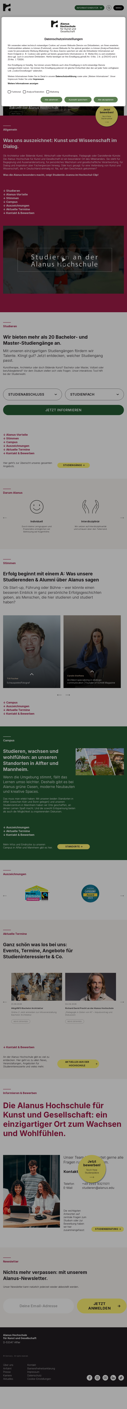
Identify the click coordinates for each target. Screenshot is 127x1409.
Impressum (38, 79)
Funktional (16, 92)
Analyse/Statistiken (35, 92)
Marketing (54, 92)
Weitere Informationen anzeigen (23, 83)
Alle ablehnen (51, 99)
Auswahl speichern (78, 99)
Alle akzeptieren (106, 99)
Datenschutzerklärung (66, 76)
